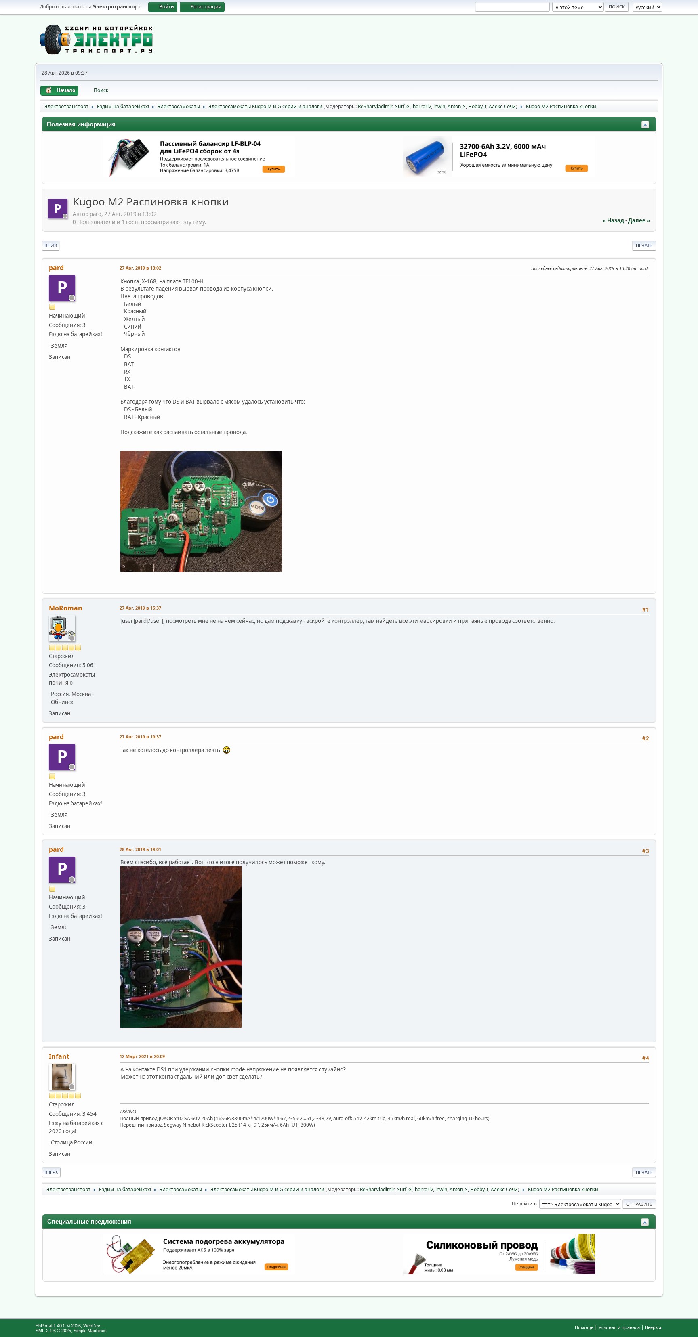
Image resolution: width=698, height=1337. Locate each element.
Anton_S (457, 106)
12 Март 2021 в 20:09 (142, 1056)
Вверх (51, 1172)
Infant (59, 1056)
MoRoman (65, 608)
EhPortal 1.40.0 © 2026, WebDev (68, 1325)
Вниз (50, 245)
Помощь (584, 1327)
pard (56, 267)
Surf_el (402, 106)
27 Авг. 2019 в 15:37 (140, 608)
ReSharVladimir (375, 106)
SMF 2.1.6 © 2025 (53, 1330)
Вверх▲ (653, 1327)
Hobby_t (477, 106)
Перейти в (524, 1203)
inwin (439, 106)
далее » (639, 220)
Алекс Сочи (502, 106)
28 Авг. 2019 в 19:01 (140, 849)
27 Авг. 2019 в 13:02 (140, 268)
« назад (613, 220)
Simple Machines (90, 1330)
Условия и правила (619, 1327)
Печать (644, 245)
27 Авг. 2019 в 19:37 (140, 736)
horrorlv (422, 106)
